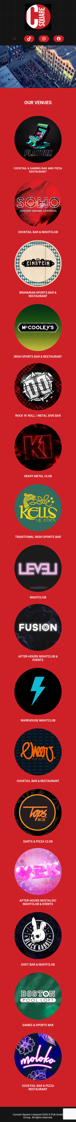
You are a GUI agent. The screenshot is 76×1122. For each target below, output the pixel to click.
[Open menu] (14, 39)
